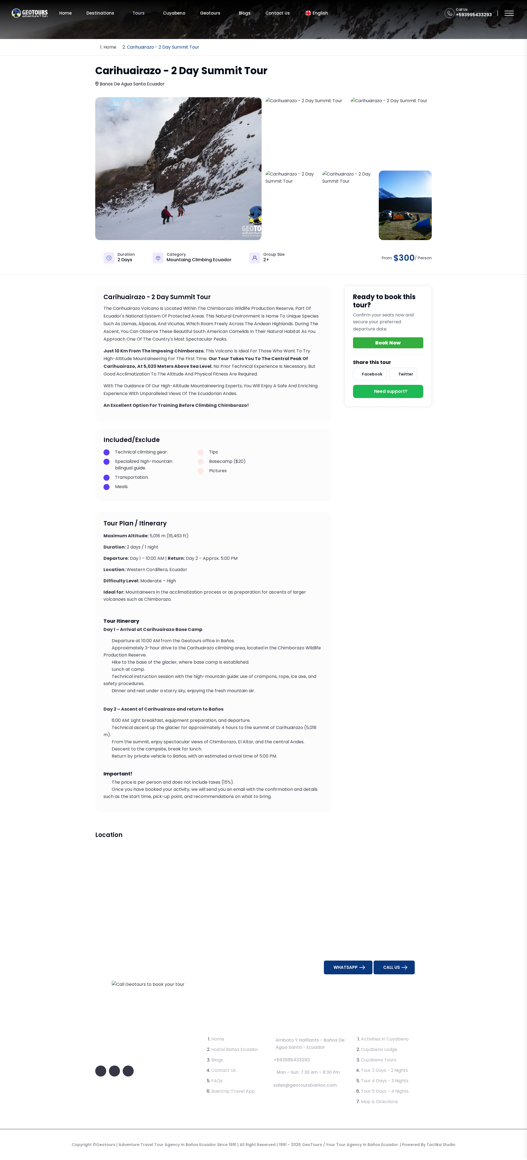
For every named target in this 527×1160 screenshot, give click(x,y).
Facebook (372, 374)
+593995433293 (474, 15)
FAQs (217, 1081)
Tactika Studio (441, 1144)
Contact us (223, 1070)
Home (65, 13)
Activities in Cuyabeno (385, 1039)
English (320, 13)
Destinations (100, 13)
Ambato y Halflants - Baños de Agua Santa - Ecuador (310, 1043)
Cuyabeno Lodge (379, 1049)
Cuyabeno (174, 13)
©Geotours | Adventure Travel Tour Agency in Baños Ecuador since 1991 (164, 1144)
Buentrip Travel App (233, 1091)
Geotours (210, 13)
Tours (139, 13)
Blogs (245, 13)
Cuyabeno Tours (378, 1060)
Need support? (390, 391)
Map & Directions (379, 1101)
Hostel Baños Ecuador (234, 1049)
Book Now (388, 342)
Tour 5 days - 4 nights (385, 1091)
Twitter (405, 374)
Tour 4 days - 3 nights (384, 1081)
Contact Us (277, 13)
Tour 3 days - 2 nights (384, 1070)
